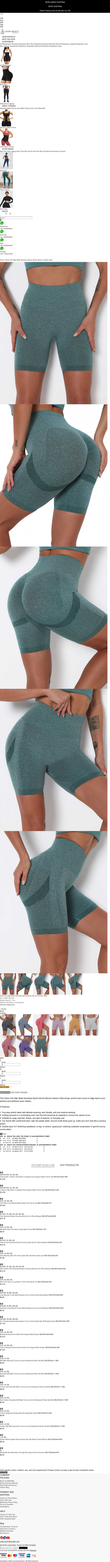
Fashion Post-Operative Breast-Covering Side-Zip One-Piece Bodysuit (24, 1242)
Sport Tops (20, 151)
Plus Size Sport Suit (39, 151)
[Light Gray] (91, 1025)
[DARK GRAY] (8, 1025)
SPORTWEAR (7, 149)
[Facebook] (4, 1537)
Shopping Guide (9, 1519)
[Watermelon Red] (41, 1025)
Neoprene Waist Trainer (8, 108)
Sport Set (3, 151)
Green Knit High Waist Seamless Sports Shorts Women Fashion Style (28, 260)
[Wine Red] (8, 1046)
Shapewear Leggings (68, 44)
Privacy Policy (13, 1502)
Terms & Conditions (6, 1504)
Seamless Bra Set (55, 44)
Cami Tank (34, 108)
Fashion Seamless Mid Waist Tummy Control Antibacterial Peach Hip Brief (25, 1387)
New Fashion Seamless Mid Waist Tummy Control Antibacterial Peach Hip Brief (27, 1400)
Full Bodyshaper (5, 44)
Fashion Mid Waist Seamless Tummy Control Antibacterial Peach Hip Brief (25, 1426)
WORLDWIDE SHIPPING (55, 2)
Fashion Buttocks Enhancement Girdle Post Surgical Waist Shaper (22, 1347)
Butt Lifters (30, 44)
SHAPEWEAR (7, 41)
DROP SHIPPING (55, 6)
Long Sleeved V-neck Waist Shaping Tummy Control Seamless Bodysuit (24, 1295)
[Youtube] (8, 1537)
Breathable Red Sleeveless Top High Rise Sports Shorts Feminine (22, 1452)
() (6, 213)
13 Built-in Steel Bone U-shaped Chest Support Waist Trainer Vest (22, 1190)
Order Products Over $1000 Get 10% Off (55, 10)
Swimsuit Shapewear (42, 46)
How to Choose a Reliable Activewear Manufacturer (8, 1531)
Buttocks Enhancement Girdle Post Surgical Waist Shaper (19, 1334)
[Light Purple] (58, 1025)
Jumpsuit (62, 151)
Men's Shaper (4, 46)
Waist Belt (42, 108)
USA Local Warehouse (5, 1501)
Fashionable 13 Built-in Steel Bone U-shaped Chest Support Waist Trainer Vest (26, 1177)
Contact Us (4, 1472)
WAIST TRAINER (9, 106)
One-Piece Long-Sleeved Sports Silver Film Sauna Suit (18, 1203)
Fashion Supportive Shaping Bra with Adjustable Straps (18, 1413)
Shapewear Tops (82, 44)
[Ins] (1, 1537)
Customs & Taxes (6, 1498)
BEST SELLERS (8, 39)
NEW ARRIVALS (8, 36)
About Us (3, 1481)
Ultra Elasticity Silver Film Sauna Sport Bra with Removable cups (22, 1255)
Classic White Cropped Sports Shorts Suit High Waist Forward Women (24, 1439)
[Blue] (25, 1025)
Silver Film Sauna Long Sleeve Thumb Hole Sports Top (18, 1282)
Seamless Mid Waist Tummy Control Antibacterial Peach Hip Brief (22, 1374)
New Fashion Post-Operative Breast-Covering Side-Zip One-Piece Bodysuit (25, 1269)
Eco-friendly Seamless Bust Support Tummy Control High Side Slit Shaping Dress (27, 1321)
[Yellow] (74, 1025)
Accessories (14, 46)
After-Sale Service (11, 1485)
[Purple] (25, 1046)
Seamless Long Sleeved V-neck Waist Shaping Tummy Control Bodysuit (24, 1308)
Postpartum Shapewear (26, 46)
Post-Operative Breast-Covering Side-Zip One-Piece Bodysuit (21, 1216)
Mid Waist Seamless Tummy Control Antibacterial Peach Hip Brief (22, 1360)
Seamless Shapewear (18, 44)
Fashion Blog (4, 1487)
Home (2, 260)
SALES (5, 211)
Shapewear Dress (56, 46)
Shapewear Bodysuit (41, 44)
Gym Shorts (28, 151)
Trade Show (8, 1516)
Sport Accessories (53, 151)
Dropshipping (4, 1506)
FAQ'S (2, 1485)
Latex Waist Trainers (23, 108)
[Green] (41, 1046)
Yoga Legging (11, 151)
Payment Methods (11, 1483)
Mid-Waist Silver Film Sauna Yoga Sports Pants (16, 1229)
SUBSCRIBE (23, 1548)
